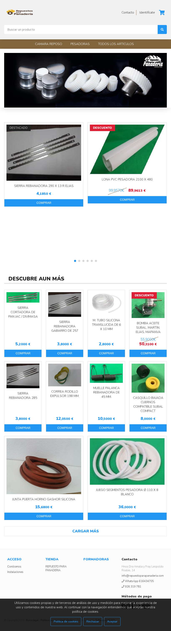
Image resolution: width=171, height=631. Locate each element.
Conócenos (14, 566)
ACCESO (14, 559)
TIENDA (51, 559)
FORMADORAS (96, 559)
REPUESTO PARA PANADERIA (56, 568)
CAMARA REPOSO (48, 44)
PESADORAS (80, 44)
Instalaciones (15, 572)
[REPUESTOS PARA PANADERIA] (19, 12)
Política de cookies (66, 621)
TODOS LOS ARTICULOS (116, 44)
